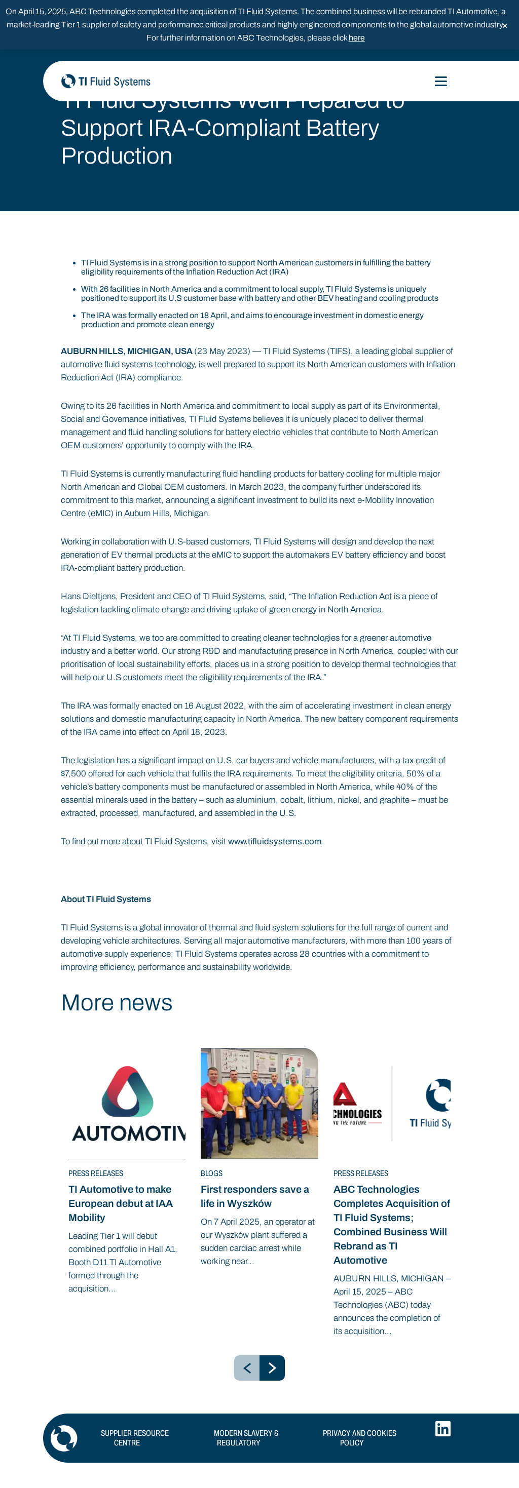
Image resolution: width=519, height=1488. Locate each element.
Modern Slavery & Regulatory (246, 1437)
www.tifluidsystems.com (275, 841)
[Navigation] (441, 81)
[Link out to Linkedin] (443, 1428)
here (357, 37)
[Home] (162, 81)
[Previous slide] (247, 1368)
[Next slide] (272, 1368)
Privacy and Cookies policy (359, 1437)
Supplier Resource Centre (135, 1437)
